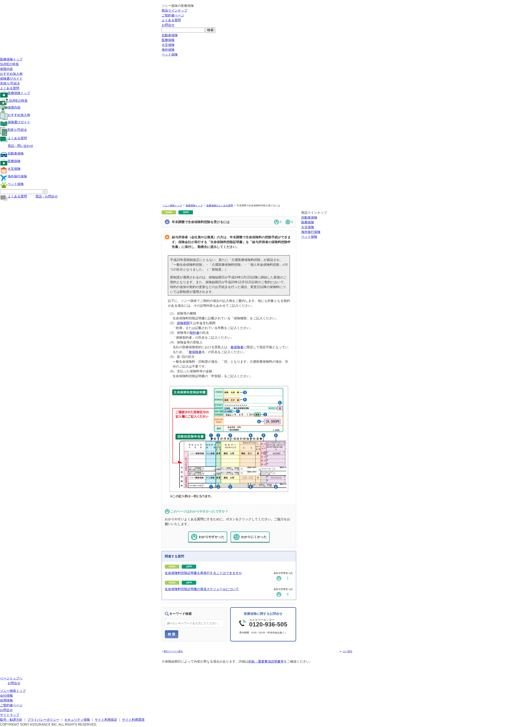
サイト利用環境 (133, 719)
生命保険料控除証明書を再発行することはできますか (203, 573)
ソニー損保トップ (172, 205)
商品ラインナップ (174, 10)
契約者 (194, 332)
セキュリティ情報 (77, 719)
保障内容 (6, 69)
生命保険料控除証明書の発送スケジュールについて (202, 589)
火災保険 (168, 45)
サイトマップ (9, 715)
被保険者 (236, 347)
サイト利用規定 (106, 719)
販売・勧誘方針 (11, 719)
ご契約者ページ (173, 15)
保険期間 (183, 323)
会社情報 (6, 695)
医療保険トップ (11, 59)
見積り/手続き (10, 83)
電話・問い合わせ (20, 146)
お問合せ (168, 25)
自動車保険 (170, 35)
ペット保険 (170, 54)
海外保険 (168, 49)
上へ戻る (347, 651)
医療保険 (168, 40)
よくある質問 (171, 20)
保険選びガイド (11, 78)
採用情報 (6, 700)
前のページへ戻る (173, 651)
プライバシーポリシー (43, 719)
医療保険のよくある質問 (219, 205)
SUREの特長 (9, 64)
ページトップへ (11, 678)
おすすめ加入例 (11, 73)
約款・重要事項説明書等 (266, 661)
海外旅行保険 (17, 176)
